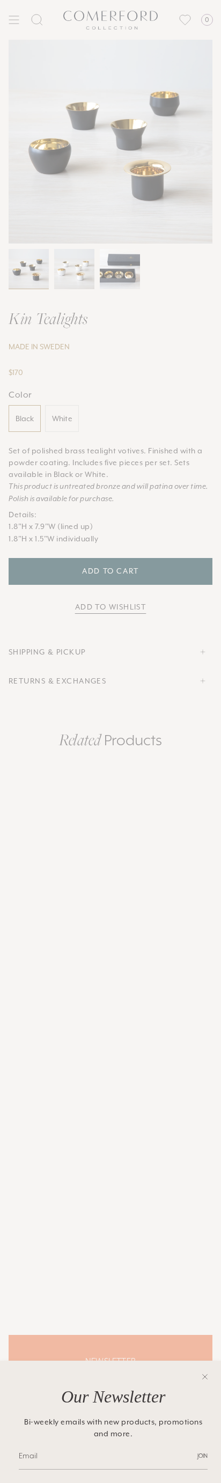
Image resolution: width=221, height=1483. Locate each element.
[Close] (205, 1376)
